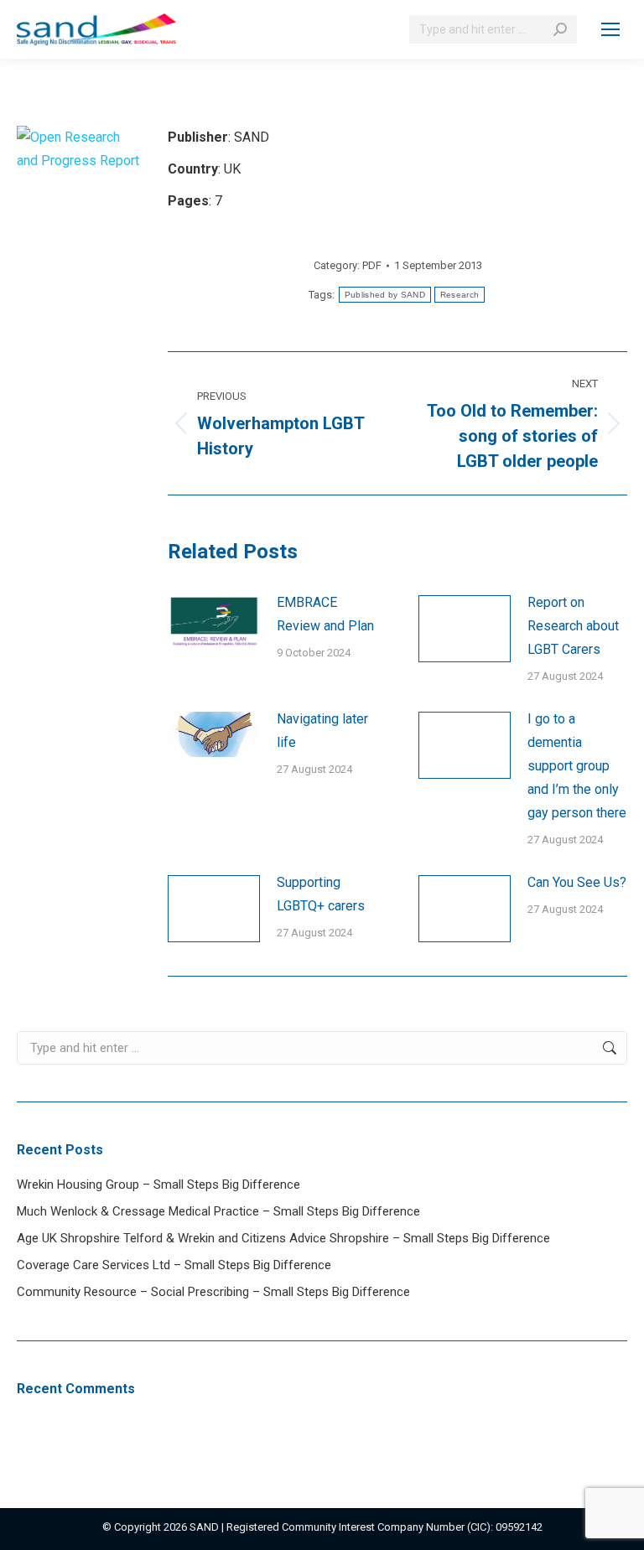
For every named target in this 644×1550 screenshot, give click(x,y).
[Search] (560, 29)
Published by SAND (385, 294)
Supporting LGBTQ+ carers (321, 894)
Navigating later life (322, 730)
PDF (372, 265)
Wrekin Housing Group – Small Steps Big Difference (158, 1184)
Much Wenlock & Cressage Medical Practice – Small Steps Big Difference (218, 1211)
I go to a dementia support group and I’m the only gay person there (576, 766)
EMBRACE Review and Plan (325, 614)
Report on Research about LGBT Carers (573, 625)
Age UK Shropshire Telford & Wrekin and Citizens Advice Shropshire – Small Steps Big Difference (283, 1238)
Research (459, 294)
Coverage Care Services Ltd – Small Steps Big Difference (174, 1265)
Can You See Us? (576, 882)
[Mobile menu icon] (610, 29)
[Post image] (214, 620)
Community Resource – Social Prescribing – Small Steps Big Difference (213, 1291)
